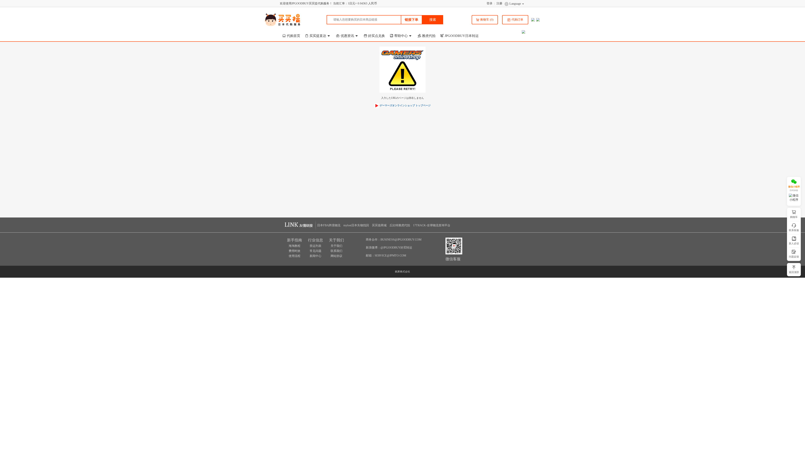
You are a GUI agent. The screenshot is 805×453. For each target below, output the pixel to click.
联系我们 (336, 251)
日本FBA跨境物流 (328, 225)
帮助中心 (401, 36)
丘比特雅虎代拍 (400, 225)
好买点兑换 (376, 36)
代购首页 (293, 36)
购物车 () (486, 19)
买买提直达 (317, 36)
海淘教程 (294, 245)
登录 (490, 3)
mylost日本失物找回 (356, 225)
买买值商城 (379, 225)
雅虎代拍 (428, 36)
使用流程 (294, 256)
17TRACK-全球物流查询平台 (431, 225)
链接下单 (411, 19)
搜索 (432, 19)
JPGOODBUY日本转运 (462, 36)
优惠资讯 (347, 36)
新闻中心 (315, 256)
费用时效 (294, 251)
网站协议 (336, 256)
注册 (499, 3)
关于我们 (336, 245)
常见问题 (315, 251)
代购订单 (517, 19)
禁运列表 (315, 245)
